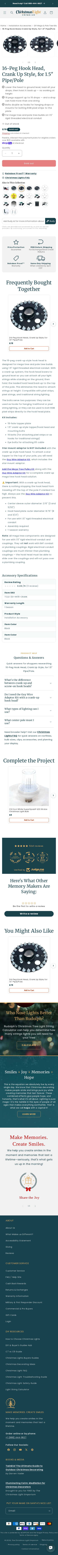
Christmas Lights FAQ (17, 177)
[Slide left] (23, 62)
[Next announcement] (53, 4)
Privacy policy (14, 1544)
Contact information (30, 1549)
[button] (5, 13)
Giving (9, 1247)
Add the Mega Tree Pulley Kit (18, 469)
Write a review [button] (29, 913)
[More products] (53, 324)
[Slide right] (35, 62)
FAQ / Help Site (13, 1277)
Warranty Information (17, 1296)
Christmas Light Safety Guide (21, 1383)
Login (8, 1321)
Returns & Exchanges (17, 1289)
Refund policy (48, 1540)
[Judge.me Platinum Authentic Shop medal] (15, 857)
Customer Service (15, 1270)
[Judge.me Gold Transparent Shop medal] (29, 857)
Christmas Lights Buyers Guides (22, 1358)
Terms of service (30, 1544)
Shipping (6, 133)
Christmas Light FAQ (16, 1370)
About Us (10, 1227)
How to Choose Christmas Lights (23, 1339)
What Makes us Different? (19, 1234)
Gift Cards (11, 1315)
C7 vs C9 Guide (14, 1351)
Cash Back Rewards (16, 1283)
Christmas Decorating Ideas (20, 1364)
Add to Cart (29, 349)
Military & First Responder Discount (24, 1302)
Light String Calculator (17, 1389)
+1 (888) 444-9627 (16, 1437)
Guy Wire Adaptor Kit (18, 459)
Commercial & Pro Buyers (19, 1308)
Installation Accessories (20, 26)
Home (3, 26)
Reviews (10, 1253)
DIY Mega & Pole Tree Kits (45, 26)
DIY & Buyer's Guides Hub (19, 1345)
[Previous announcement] (5, 4)
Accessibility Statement (18, 1240)
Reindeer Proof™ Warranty (20, 173)
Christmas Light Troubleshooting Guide (26, 1377)
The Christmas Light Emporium (25, 1540)
